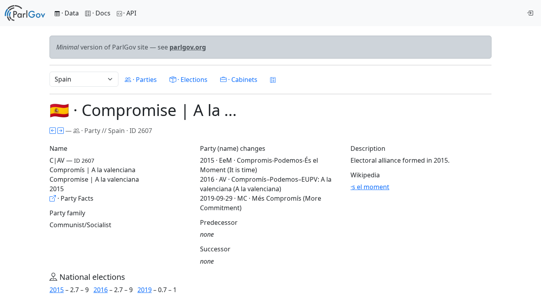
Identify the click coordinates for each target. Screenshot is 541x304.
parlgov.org (188, 47)
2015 (57, 289)
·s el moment (370, 186)
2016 (100, 289)
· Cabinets (242, 79)
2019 (144, 289)
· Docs (101, 13)
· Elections (192, 79)
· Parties (144, 79)
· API (129, 13)
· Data (69, 13)
